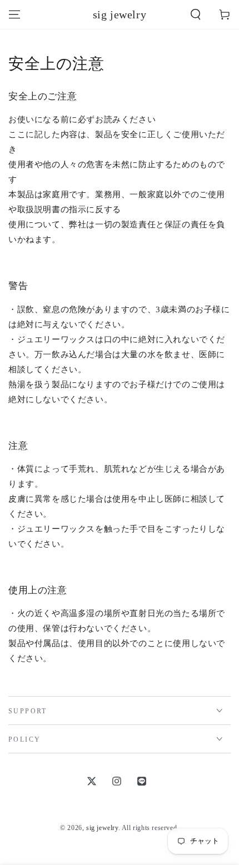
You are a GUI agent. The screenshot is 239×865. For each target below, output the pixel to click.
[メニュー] (14, 14)
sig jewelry (102, 828)
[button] (195, 14)
